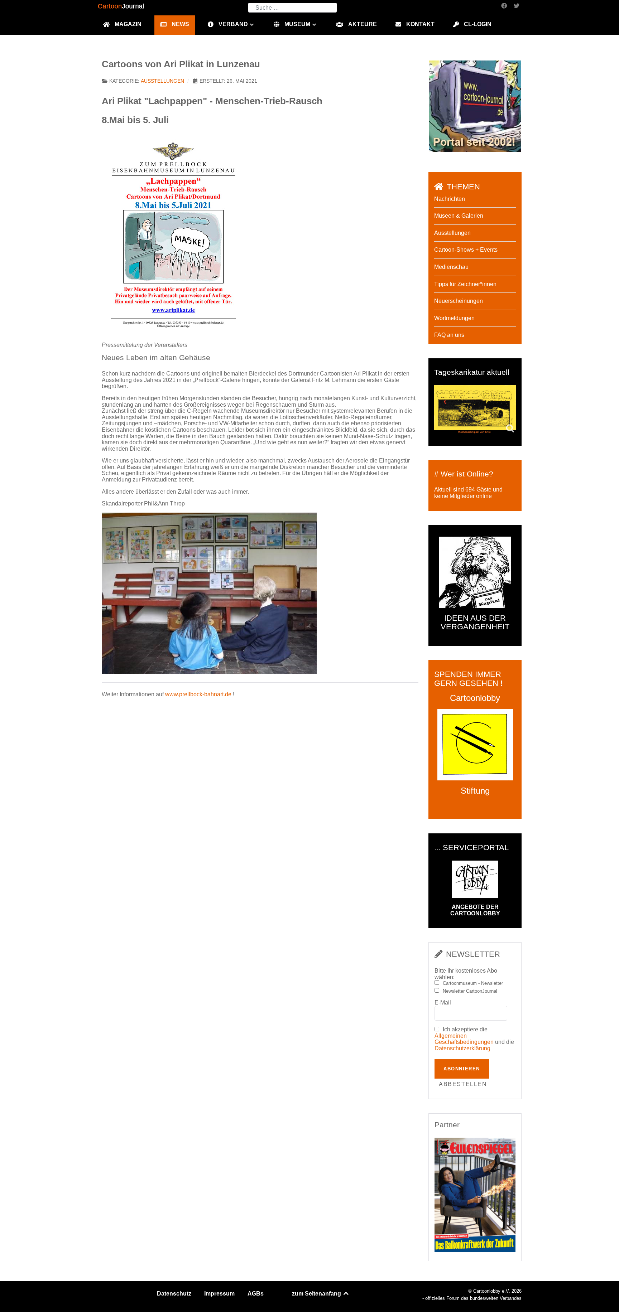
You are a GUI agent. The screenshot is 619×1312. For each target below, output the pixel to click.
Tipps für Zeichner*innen (465, 284)
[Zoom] (173, 234)
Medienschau (451, 267)
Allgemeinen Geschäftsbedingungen (464, 1039)
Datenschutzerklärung (462, 1048)
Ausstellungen (162, 81)
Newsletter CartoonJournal (470, 991)
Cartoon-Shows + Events (466, 250)
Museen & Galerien (458, 216)
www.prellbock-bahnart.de (198, 694)
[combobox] (292, 8)
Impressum (219, 1294)
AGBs (256, 1294)
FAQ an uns (449, 335)
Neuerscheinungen (458, 301)
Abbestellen (463, 1084)
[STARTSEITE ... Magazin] (475, 106)
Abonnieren (461, 1068)
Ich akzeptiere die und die (474, 1038)
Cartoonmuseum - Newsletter (473, 983)
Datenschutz (174, 1294)
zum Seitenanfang (317, 1294)
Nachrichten (449, 199)
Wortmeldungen (454, 318)
